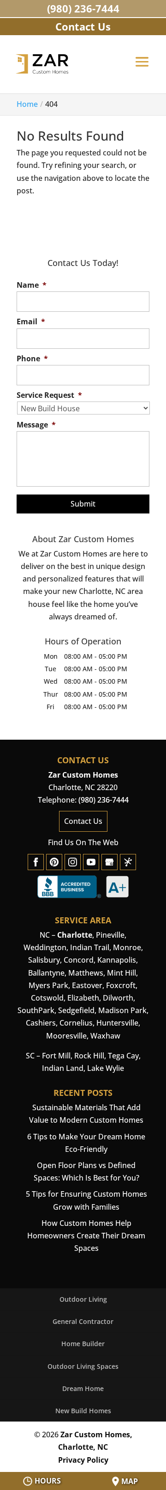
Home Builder (83, 1343)
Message (36, 425)
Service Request (49, 395)
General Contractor (83, 1321)
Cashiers (41, 1023)
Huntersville (117, 1023)
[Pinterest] (54, 862)
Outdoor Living (83, 1299)
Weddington (45, 947)
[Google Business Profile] (109, 862)
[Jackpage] (128, 862)
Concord (79, 960)
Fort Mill (56, 1056)
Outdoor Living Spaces (83, 1366)
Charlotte (74, 935)
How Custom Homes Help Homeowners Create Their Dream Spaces (86, 1235)
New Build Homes (83, 1410)
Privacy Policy (83, 1460)
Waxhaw (105, 1036)
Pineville (110, 935)
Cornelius (76, 1023)
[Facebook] (36, 862)
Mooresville (66, 1036)
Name (32, 285)
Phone (32, 359)
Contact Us (83, 821)
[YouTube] (91, 862)
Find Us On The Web (83, 842)
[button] (142, 68)
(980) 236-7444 (83, 8)
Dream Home (83, 1388)
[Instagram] (73, 862)
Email (31, 322)
